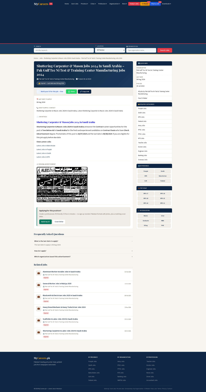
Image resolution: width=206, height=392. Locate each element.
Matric (146, 216)
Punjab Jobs (142, 108)
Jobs (41, 58)
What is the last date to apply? (46, 241)
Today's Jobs (134, 4)
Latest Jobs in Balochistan (46, 145)
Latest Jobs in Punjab (44, 149)
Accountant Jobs (152, 380)
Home (67, 4)
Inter (162, 216)
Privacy (164, 389)
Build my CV (45, 222)
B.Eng (146, 225)
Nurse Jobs (150, 373)
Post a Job (156, 3)
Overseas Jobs (142, 160)
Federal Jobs (142, 121)
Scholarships (129, 389)
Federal (162, 181)
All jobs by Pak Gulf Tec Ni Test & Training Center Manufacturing (153, 92)
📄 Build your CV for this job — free (51, 91)
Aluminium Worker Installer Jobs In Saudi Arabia (61, 272)
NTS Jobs (141, 138)
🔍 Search (37, 46)
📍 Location (99, 46)
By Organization (138, 389)
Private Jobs (120, 389)
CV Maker (146, 3)
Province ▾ (84, 4)
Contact (169, 389)
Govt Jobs (74, 4)
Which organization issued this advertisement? (52, 256)
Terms (159, 389)
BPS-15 (162, 198)
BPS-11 (162, 203)
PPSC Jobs (141, 134)
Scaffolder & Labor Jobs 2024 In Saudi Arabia (60, 319)
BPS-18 (146, 198)
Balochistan (163, 176)
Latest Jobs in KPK (43, 157)
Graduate (146, 221)
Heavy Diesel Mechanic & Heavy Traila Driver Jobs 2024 (64, 307)
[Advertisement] (103, 25)
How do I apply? (40, 251)
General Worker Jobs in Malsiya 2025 (57, 283)
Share (73, 91)
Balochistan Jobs (94, 373)
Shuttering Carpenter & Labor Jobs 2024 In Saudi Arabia (65, 331)
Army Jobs (141, 126)
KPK (146, 176)
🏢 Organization (132, 46)
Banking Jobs (142, 155)
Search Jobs (164, 50)
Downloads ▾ (166, 4)
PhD (162, 225)
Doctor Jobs (142, 147)
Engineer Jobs (142, 151)
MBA (162, 221)
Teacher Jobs (142, 143)
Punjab (146, 171)
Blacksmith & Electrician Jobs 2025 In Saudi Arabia (62, 295)
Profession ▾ (102, 4)
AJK (146, 181)
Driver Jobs (150, 377)
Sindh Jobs (141, 113)
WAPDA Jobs (122, 380)
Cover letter (59, 222)
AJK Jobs (91, 377)
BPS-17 (146, 194)
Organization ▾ (114, 4)
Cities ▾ (93, 4)
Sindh (163, 171)
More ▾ (124, 4)
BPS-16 (162, 194)
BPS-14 (146, 203)
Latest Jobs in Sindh (44, 153)
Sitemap (106, 389)
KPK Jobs (141, 117)
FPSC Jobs (141, 130)
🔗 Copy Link (84, 91)
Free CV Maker (142, 98)
